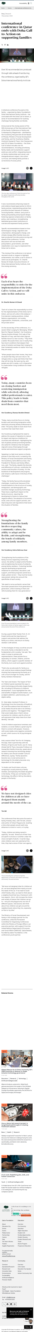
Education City (6, 1226)
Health (9, 1132)
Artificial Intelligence (8, 1277)
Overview (20, 1224)
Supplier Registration (8, 1246)
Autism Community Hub (25, 1273)
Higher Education (23, 1230)
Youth (3, 1182)
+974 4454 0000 (10, 1299)
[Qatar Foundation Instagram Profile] (14, 1304)
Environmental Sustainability (6, 1274)
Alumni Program (22, 1243)
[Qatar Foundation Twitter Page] (4, 1304)
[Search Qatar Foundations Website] (31, 3)
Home (3, 8)
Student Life (21, 1233)
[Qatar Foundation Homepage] (4, 3)
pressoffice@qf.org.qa (8, 1256)
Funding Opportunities (24, 1235)
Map (3, 1239)
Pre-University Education (22, 1227)
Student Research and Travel (24, 1240)
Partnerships (6, 1235)
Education (4, 1078)
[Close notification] (31, 1309)
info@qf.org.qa (10, 1297)
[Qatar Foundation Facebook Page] (7, 1304)
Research (13, 1078)
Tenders (4, 1243)
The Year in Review (7, 1241)
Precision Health (7, 1280)
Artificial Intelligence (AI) (9, 1080)
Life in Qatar (21, 1266)
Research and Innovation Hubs (7, 1270)
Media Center (6, 1233)
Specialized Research (8, 1266)
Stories (10, 8)
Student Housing (22, 1237)
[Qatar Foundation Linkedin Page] (11, 1304)
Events (4, 1230)
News (3, 1132)
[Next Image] (31, 168)
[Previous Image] (27, 168)
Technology (22, 1078)
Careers (4, 1237)
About (4, 1224)
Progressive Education (24, 1246)
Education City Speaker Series (24, 1270)
